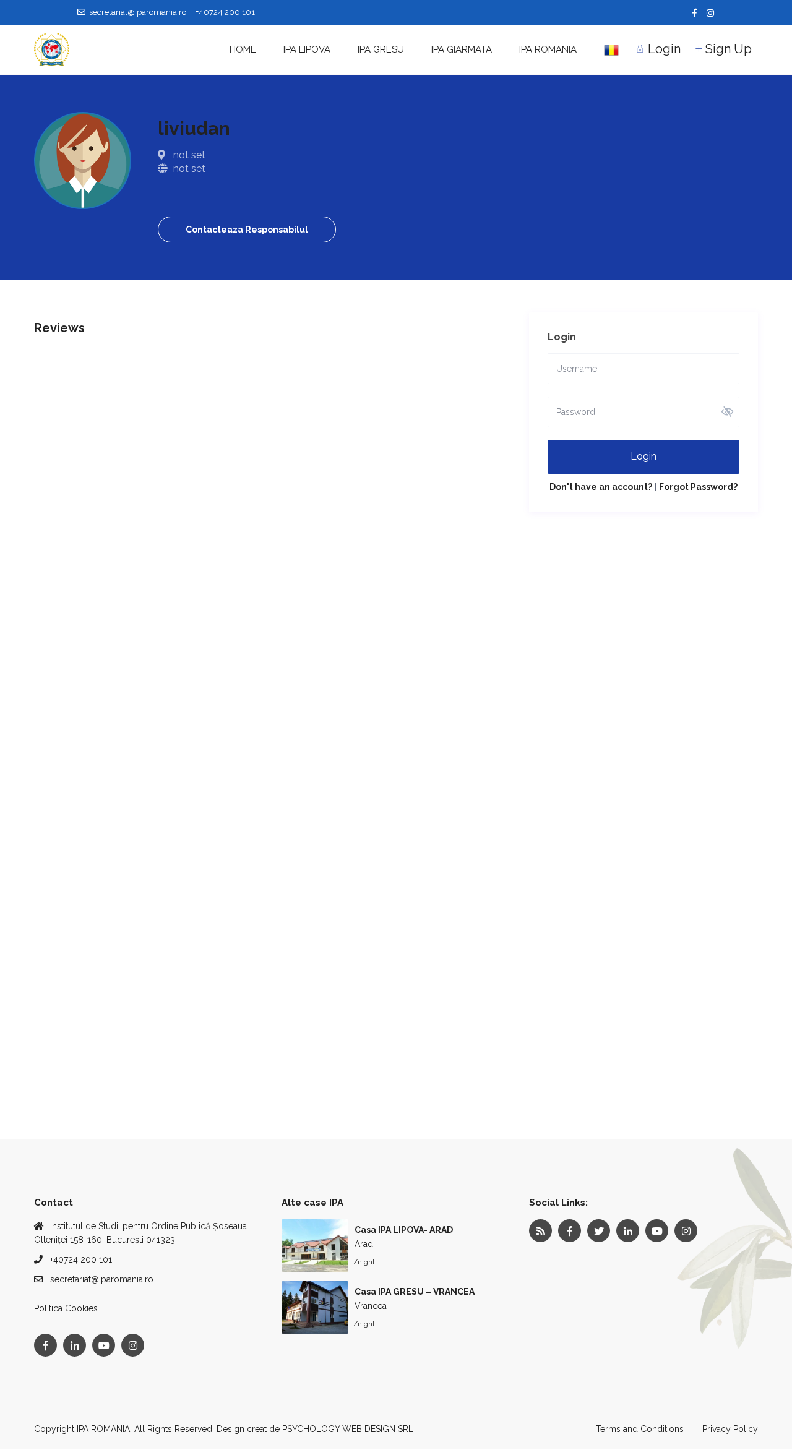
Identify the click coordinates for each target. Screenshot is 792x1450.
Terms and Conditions (640, 1429)
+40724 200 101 (81, 1259)
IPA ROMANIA (548, 49)
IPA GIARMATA (461, 49)
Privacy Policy (730, 1429)
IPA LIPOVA (306, 49)
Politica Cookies (66, 1308)
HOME (243, 49)
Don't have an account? (600, 487)
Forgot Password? (698, 487)
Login (643, 456)
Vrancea (371, 1306)
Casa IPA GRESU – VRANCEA (415, 1292)
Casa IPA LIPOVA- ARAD (404, 1230)
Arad (364, 1244)
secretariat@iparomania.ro (101, 1279)
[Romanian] (611, 49)
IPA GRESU (381, 49)
